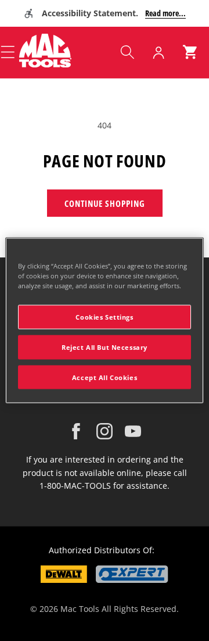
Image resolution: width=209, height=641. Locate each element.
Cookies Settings (104, 316)
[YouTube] (133, 431)
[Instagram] (104, 431)
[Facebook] (76, 431)
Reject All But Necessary (104, 346)
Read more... (165, 13)
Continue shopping (104, 203)
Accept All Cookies (104, 377)
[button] (127, 52)
